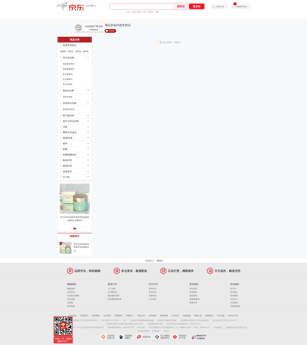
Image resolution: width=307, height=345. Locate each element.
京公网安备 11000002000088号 (84, 320)
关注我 (111, 31)
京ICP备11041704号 (110, 320)
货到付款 (152, 288)
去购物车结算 (241, 6)
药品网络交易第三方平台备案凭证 (194, 320)
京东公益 (220, 315)
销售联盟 (164, 315)
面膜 (139, 12)
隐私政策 (209, 315)
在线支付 (152, 292)
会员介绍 (71, 292)
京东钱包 (155, 331)
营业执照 (218, 327)
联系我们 (84, 315)
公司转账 (152, 299)
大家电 (70, 303)
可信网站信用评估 (109, 336)
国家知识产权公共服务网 (198, 336)
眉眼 (157, 12)
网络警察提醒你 (126, 336)
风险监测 (186, 315)
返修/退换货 (194, 299)
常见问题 (71, 299)
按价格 (78, 51)
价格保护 (193, 292)
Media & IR (233, 315)
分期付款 (152, 296)
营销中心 (130, 315)
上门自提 (112, 288)
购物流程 (71, 288)
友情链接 (152, 315)
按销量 (63, 51)
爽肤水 (151, 12)
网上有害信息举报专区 (162, 336)
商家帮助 (118, 315)
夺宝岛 (233, 288)
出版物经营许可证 (155, 324)
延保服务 (234, 296)
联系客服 (71, 306)
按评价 (86, 51)
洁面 (144, 12)
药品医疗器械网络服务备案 (142, 320)
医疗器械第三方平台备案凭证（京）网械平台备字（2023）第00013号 (179, 327)
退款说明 (193, 296)
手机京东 (141, 315)
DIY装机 (233, 292)
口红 (128, 12)
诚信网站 (144, 336)
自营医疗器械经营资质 (167, 320)
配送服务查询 (113, 296)
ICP (124, 320)
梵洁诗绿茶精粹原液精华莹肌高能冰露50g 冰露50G (74, 218)
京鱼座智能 (235, 306)
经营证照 (141, 327)
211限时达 (112, 292)
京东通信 (234, 303)
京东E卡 (233, 299)
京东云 (166, 331)
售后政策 (193, 288)
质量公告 (198, 315)
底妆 (134, 12)
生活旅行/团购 (73, 296)
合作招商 (107, 315)
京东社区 (175, 315)
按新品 (71, 51)
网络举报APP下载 (180, 336)
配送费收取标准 (114, 299)
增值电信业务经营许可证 (236, 327)
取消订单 (193, 303)
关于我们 (73, 315)
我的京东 (220, 6)
